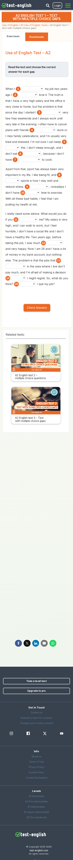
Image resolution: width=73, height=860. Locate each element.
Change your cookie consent (36, 723)
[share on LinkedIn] (35, 643)
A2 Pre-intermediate (36, 801)
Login (57, 5)
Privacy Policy (36, 767)
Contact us (36, 712)
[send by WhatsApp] (52, 643)
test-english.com (39, 850)
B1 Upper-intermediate (36, 812)
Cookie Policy (36, 772)
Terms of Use (36, 761)
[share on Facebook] (18, 643)
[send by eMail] (44, 643)
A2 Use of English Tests (34, 25)
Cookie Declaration (36, 777)
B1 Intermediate (36, 806)
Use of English (10, 25)
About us (36, 756)
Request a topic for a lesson (36, 717)
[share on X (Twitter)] (27, 643)
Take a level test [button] (36, 681)
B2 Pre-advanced (37, 817)
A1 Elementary (36, 796)
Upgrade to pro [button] (36, 690)
